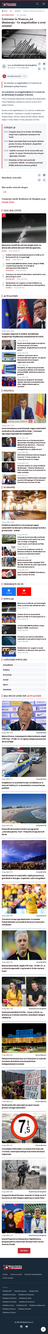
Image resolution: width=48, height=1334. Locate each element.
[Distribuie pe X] (44, 69)
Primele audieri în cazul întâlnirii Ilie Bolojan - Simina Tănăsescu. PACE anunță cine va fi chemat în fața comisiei (31, 469)
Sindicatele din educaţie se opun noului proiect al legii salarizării (20, 1106)
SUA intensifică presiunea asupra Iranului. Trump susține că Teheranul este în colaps (31, 457)
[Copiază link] (39, 64)
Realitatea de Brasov (9, 1309)
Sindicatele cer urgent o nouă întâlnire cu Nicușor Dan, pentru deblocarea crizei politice (25, 284)
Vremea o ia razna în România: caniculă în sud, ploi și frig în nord (31, 638)
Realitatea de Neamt (24, 1309)
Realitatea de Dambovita (26, 1302)
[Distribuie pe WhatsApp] (39, 69)
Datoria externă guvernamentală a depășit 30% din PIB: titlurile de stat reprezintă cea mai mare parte (31, 563)
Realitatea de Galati (25, 1298)
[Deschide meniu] (43, 4)
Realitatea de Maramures (37, 1305)
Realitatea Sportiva (20, 1291)
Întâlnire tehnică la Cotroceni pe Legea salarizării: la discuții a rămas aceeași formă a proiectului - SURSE (24, 528)
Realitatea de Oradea (9, 1295)
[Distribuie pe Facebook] (44, 64)
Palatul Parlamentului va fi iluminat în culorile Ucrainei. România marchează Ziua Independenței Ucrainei (24, 1061)
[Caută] (37, 4)
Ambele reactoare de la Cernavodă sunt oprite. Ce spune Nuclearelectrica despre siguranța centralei (26, 153)
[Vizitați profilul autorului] (4, 66)
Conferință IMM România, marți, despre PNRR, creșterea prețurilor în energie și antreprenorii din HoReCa (25, 265)
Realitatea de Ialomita (9, 1302)
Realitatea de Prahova (10, 1298)
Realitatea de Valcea (9, 1312)
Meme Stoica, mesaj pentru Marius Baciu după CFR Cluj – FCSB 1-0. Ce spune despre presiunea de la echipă (24, 739)
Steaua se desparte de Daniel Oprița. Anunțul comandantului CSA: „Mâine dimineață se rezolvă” (30, 383)
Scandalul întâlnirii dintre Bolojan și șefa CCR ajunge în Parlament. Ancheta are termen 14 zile (31, 480)
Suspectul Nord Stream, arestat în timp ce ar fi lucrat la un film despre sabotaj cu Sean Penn (24, 1196)
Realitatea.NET (7, 1291)
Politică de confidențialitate (33, 1274)
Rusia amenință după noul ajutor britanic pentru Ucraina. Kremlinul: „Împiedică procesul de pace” (26, 144)
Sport (8, 260)
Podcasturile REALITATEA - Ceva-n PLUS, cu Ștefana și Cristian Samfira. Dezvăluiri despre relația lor (23, 1015)
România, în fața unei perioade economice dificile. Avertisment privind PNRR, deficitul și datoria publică (26, 162)
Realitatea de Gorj (8, 1305)
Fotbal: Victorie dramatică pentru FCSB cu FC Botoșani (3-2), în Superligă (25, 256)
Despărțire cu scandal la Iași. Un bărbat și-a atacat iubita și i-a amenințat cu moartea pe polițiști (23, 785)
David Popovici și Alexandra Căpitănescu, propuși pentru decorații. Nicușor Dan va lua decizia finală (23, 1242)
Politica (9, 288)
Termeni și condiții (16, 1274)
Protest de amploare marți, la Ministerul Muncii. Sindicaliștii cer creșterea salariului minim (31, 551)
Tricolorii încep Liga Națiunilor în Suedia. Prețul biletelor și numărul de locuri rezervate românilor (23, 922)
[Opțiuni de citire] (43, 1329)
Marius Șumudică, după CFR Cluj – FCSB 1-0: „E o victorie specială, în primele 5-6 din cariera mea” (23, 968)
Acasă (5, 11)
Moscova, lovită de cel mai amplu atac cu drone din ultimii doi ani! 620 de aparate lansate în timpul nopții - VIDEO (21, 248)
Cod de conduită (8, 1278)
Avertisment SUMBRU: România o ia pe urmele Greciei (31, 573)
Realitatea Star (33, 1291)
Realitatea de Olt (22, 1305)
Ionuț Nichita (41, 733)
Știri (11, 11)
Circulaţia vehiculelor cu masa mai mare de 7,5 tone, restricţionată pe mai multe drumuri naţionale (23, 1152)
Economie (9, 270)
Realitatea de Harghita (25, 65)
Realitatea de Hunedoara (26, 1295)
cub (4, 192)
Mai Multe (24, 1251)
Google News (8, 202)
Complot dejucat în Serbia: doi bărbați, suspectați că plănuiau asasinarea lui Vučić (25, 134)
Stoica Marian (40, 1055)
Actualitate (18, 11)
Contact (5, 1274)
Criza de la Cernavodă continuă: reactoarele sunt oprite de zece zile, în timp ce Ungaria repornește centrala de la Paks (31, 540)
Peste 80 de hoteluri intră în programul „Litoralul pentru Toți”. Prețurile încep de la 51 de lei (23, 832)
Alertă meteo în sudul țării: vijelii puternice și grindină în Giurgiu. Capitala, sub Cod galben (23, 877)
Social (4, 251)
